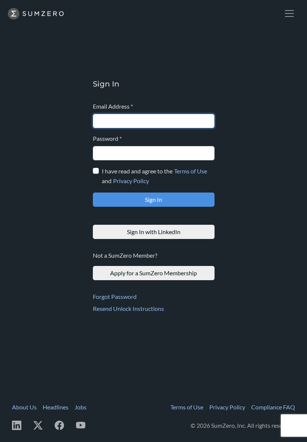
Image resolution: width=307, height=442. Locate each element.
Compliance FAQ (273, 407)
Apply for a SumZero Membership (153, 272)
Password (107, 138)
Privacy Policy (131, 180)
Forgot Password (115, 296)
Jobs (80, 407)
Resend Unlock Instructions (128, 308)
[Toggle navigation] (289, 13)
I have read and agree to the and (154, 175)
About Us (24, 407)
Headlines (56, 407)
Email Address (113, 106)
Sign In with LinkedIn (153, 231)
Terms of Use (190, 171)
